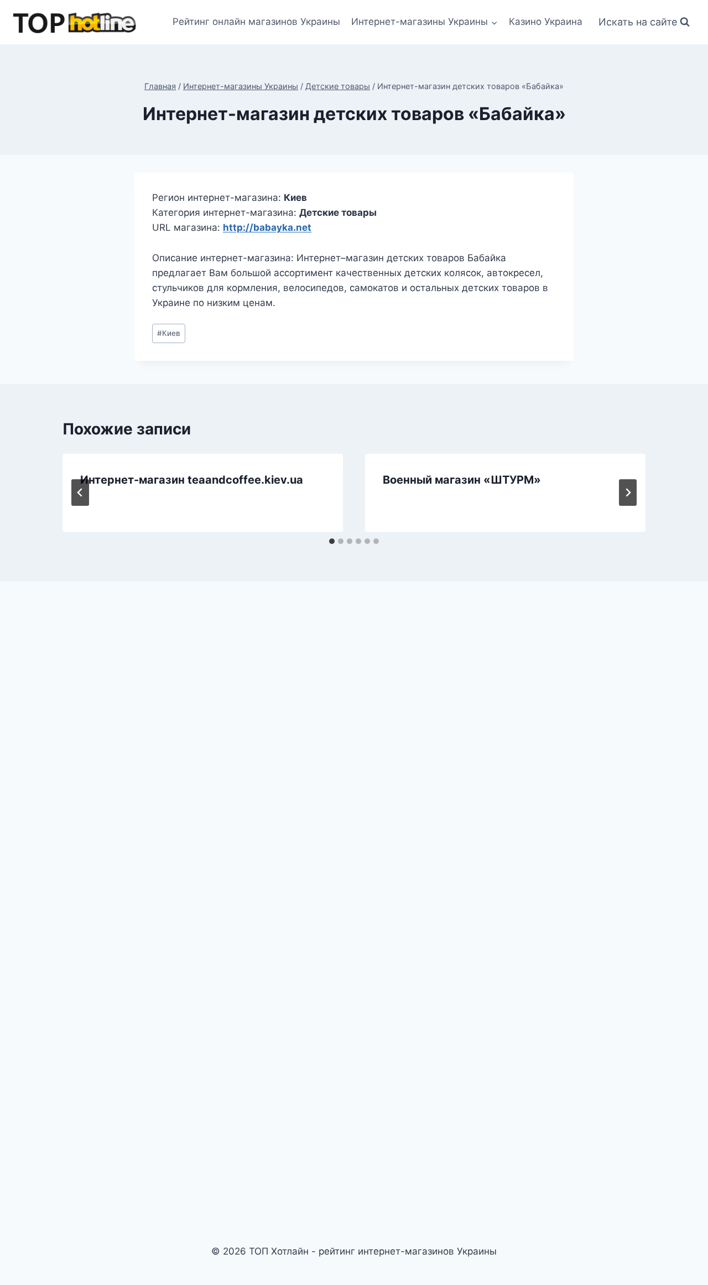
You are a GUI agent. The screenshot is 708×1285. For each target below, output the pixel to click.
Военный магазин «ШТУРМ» (462, 479)
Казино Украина (545, 21)
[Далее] (628, 492)
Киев (168, 333)
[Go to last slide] (80, 492)
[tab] (332, 541)
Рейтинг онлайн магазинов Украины (256, 21)
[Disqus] (354, 743)
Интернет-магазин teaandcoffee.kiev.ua (191, 479)
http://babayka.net (267, 227)
